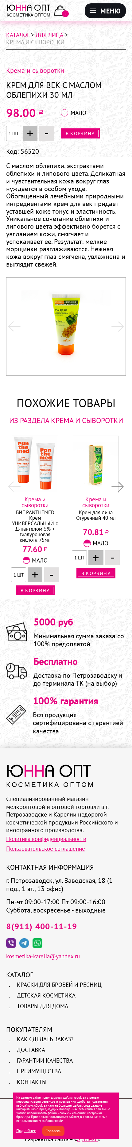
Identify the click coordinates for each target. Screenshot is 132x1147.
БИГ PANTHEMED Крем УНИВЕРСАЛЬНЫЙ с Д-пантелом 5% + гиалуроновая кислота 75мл (35, 526)
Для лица (49, 35)
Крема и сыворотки (35, 70)
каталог (17, 35)
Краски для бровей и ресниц (59, 984)
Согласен (53, 1130)
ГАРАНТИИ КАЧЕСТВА (45, 1060)
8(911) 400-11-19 (41, 926)
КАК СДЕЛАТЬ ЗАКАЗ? (45, 1039)
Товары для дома (42, 1006)
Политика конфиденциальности (46, 839)
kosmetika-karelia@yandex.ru (43, 956)
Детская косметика (46, 995)
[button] (117, 326)
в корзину (80, 133)
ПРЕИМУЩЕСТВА (39, 1071)
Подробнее (26, 1130)
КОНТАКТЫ (32, 1082)
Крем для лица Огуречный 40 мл (96, 515)
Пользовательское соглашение (45, 848)
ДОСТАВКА (31, 1049)
